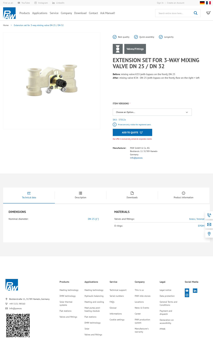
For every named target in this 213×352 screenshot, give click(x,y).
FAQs (112, 301)
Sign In (160, 2)
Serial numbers (117, 296)
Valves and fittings (68, 316)
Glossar (113, 307)
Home (6, 25)
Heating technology (69, 290)
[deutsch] (202, 2)
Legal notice (165, 290)
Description (80, 197)
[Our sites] (209, 234)
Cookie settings (117, 319)
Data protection (167, 296)
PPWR (162, 329)
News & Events (142, 307)
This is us (139, 290)
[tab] (29, 195)
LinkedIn (60, 2)
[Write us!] (209, 224)
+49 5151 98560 (17, 303)
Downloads (132, 197)
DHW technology (68, 296)
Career (138, 313)
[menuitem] (25, 13)
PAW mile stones (142, 296)
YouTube (26, 2)
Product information (183, 197)
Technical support (118, 290)
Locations (139, 301)
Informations (116, 313)
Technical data (29, 197)
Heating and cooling (94, 301)
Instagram (43, 2)
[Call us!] (209, 215)
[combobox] (178, 13)
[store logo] (9, 13)
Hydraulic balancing (94, 296)
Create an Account (175, 2)
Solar (87, 328)
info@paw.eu (136, 157)
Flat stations (65, 310)
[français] (208, 2)
